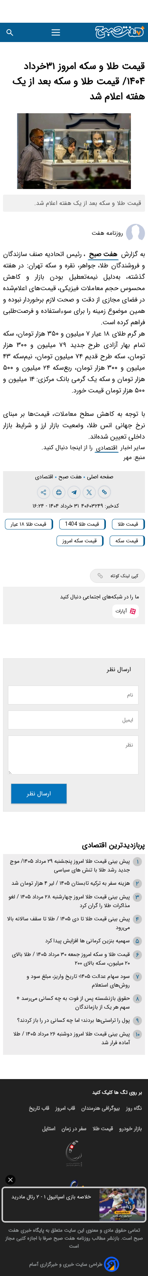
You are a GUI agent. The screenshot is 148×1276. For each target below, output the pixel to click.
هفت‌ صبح (70, 477)
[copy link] (104, 492)
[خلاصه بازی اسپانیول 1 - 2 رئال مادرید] (122, 1204)
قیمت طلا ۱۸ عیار (28, 524)
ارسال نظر (39, 793)
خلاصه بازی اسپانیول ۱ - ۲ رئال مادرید (51, 1197)
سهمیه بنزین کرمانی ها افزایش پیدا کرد (87, 941)
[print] (59, 492)
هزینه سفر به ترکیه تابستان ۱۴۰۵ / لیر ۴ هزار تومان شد (70, 883)
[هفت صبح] (120, 32)
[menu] (56, 32)
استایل (48, 1129)
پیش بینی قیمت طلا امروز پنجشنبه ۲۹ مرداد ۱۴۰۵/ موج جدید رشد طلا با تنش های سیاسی (70, 866)
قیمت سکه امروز (79, 541)
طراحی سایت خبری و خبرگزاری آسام (65, 1264)
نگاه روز (134, 1108)
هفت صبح (103, 254)
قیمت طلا (128, 524)
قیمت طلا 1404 (82, 524)
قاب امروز (65, 1108)
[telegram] (74, 492)
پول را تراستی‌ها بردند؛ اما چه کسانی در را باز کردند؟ (73, 1020)
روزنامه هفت (107, 233)
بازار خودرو (130, 1129)
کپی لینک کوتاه (124, 575)
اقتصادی (106, 448)
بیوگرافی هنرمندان (100, 1108)
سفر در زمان (74, 1129)
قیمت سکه (126, 541)
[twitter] (89, 492)
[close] (74, 1179)
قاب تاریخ (39, 1108)
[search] (10, 32)
